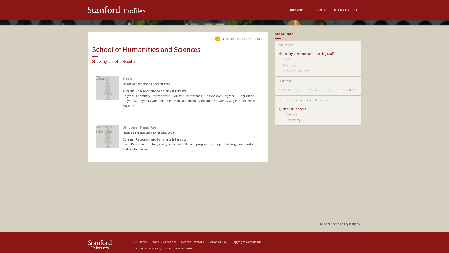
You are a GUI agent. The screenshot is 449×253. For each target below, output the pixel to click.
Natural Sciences (294, 109)
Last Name (286, 81)
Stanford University (107, 245)
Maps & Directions (164, 242)
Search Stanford (192, 242)
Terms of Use (218, 242)
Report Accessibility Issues (339, 224)
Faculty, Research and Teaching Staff (308, 54)
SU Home (140, 242)
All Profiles (286, 45)
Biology (291, 114)
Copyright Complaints (246, 242)
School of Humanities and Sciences (303, 100)
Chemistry (293, 120)
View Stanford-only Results (242, 39)
